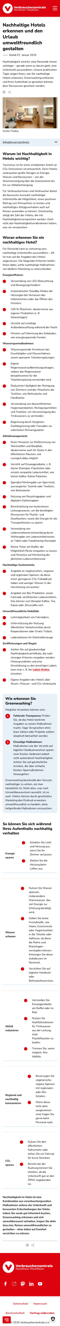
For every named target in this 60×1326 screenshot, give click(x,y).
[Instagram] (14, 1284)
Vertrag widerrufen (42, 1313)
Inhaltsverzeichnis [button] (16, 142)
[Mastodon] (22, 1284)
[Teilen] (9, 92)
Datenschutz (20, 1304)
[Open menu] (7, 1319)
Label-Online (41, 669)
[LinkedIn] (31, 1284)
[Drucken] (4, 92)
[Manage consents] (53, 1319)
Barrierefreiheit (15, 1313)
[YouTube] (40, 1284)
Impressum (40, 1304)
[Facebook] (5, 1284)
